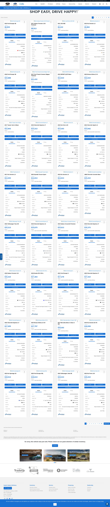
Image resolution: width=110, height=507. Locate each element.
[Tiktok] (12, 498)
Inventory (32, 485)
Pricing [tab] (18, 40)
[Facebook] (5, 498)
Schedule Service (52, 487)
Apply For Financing (71, 487)
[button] (24, 21)
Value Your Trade (71, 489)
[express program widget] (48, 470)
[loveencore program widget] (90, 470)
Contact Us (8, 488)
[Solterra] (55, 455)
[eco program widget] (62, 470)
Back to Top (106, 423)
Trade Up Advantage (72, 492)
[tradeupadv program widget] (19, 470)
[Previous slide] (54, 462)
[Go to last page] (108, 17)
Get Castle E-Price (20, 34)
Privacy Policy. (100, 501)
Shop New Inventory (33, 487)
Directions (89, 489)
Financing (70, 485)
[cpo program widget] (33, 470)
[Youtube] (9, 498)
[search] (106, 4)
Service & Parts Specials (53, 489)
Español (88, 490)
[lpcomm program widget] (76, 470)
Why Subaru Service (52, 490)
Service (51, 485)
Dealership (90, 485)
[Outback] (31, 455)
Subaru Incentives (71, 490)
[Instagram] (7, 498)
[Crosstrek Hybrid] (78, 455)
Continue (55, 445)
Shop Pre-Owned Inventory (35, 489)
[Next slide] (55, 462)
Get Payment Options (15, 37)
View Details (9, 34)
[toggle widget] (107, 504)
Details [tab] (12, 40)
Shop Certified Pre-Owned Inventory (36, 490)
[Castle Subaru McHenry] (11, 3)
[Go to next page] (106, 17)
